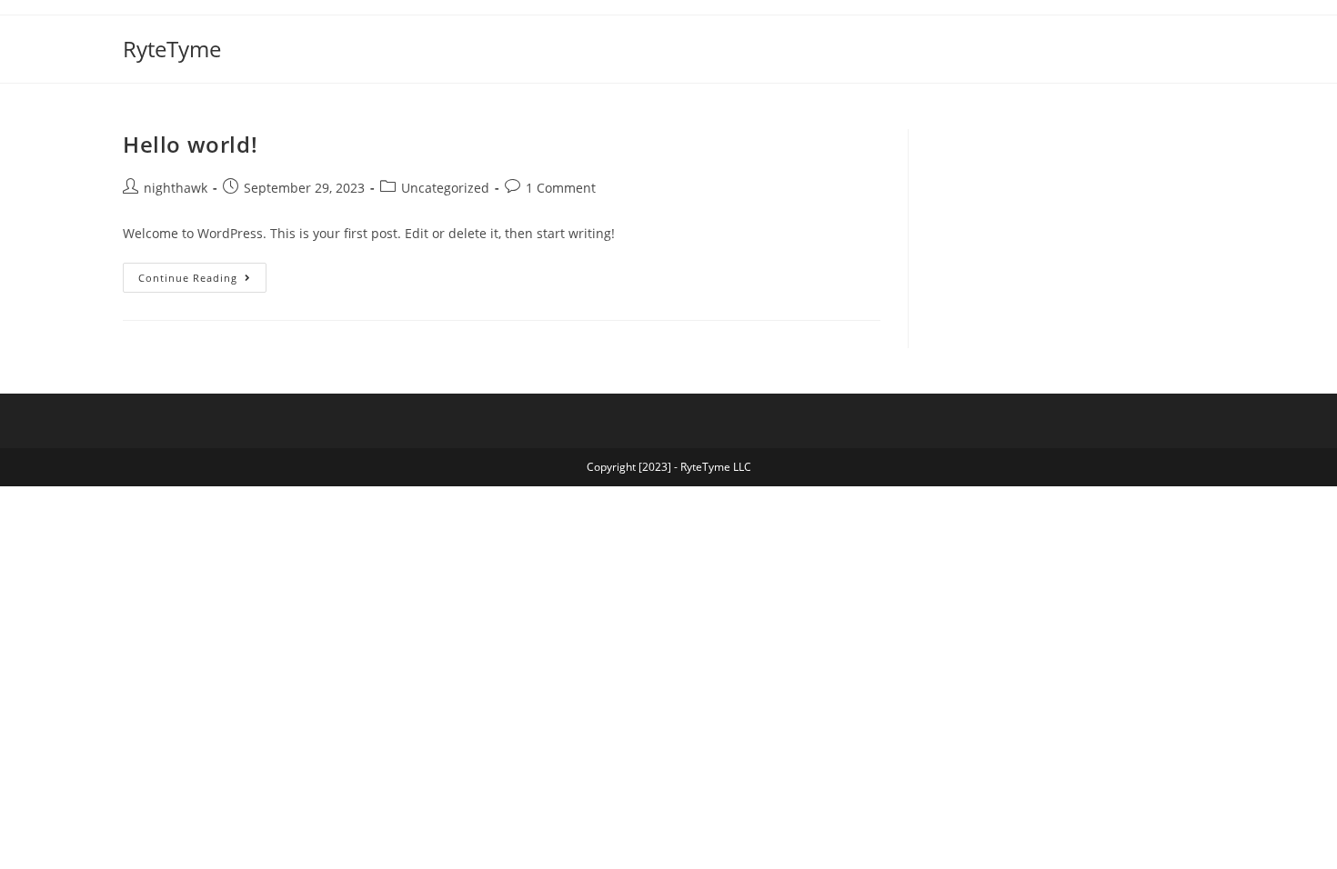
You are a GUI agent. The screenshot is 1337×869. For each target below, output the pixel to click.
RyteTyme (172, 49)
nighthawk (175, 187)
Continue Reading (202, 274)
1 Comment (561, 187)
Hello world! (190, 144)
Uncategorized (445, 187)
